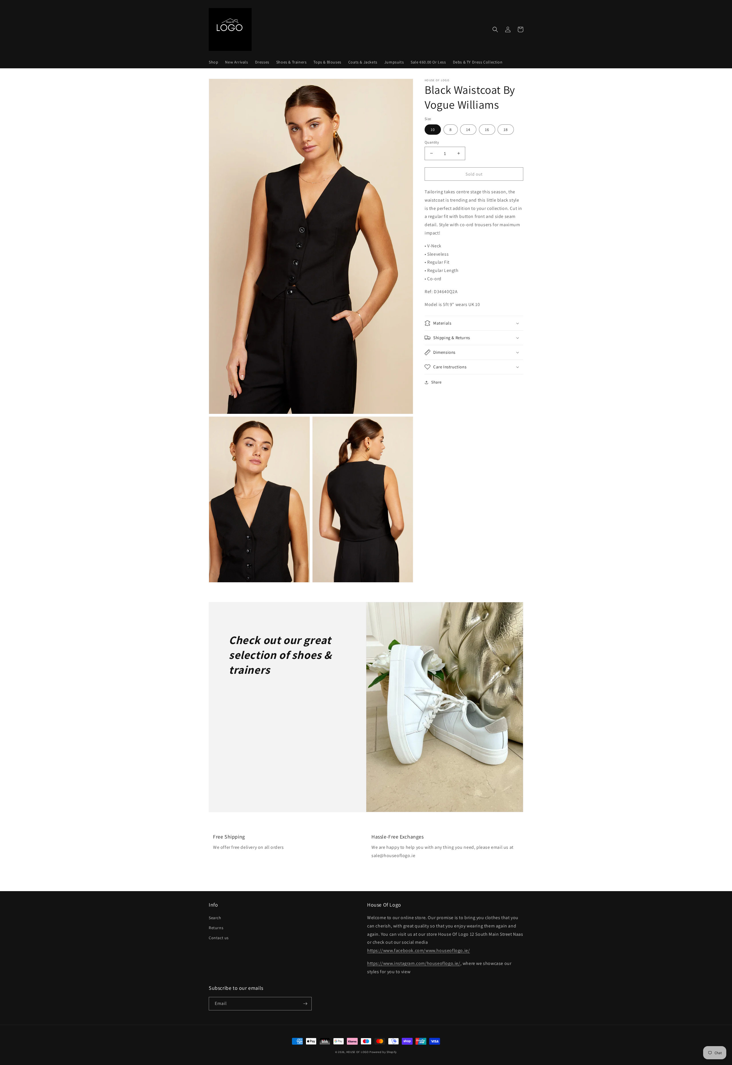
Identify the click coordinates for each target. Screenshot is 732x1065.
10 (433, 129)
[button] (495, 29)
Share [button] (436, 382)
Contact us (219, 937)
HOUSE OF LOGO (357, 1052)
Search (215, 917)
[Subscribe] (305, 1003)
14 (468, 129)
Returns (216, 927)
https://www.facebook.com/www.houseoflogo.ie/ (418, 950)
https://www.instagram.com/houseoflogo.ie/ (413, 963)
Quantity (432, 142)
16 (487, 129)
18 (506, 129)
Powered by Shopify (383, 1052)
